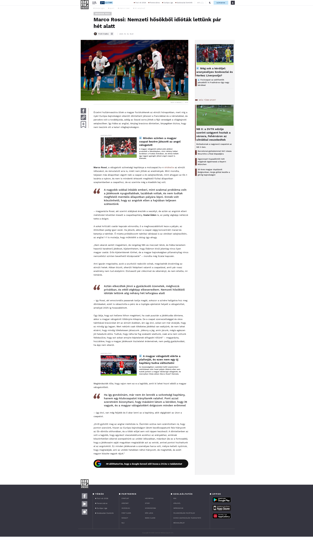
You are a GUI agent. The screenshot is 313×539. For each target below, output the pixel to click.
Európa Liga (168, 3)
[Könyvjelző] (83, 124)
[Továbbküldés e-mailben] (83, 117)
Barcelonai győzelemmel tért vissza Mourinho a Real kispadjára (214, 152)
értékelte (169, 167)
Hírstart (125, 503)
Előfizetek (221, 2)
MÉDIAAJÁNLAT (179, 523)
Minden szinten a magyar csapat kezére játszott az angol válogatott (160, 141)
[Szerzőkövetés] (112, 34)
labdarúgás (100, 8)
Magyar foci (102, 13)
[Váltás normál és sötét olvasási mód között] (209, 2)
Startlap (125, 498)
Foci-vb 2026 (140, 3)
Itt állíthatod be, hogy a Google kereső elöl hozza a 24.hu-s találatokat (144, 464)
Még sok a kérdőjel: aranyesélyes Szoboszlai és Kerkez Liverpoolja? (214, 72)
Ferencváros (155, 3)
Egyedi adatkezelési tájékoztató (187, 518)
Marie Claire (150, 518)
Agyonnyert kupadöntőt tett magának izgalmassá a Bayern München (212, 161)
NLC (123, 523)
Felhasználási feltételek (184, 513)
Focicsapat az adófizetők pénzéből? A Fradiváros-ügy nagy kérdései (213, 82)
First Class (126, 513)
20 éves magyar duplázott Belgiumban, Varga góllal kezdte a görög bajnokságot (214, 172)
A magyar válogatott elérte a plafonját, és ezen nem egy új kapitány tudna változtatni (159, 359)
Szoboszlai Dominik (184, 3)
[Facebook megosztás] (83, 110)
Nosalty (125, 518)
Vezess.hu (126, 508)
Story (147, 503)
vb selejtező (140, 8)
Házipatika (149, 498)
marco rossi (124, 8)
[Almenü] (94, 3)
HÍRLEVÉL (177, 503)
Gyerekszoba (150, 508)
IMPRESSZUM (178, 508)
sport (112, 8)
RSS (174, 498)
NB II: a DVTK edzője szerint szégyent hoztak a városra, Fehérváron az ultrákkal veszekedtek (213, 134)
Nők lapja (149, 513)
